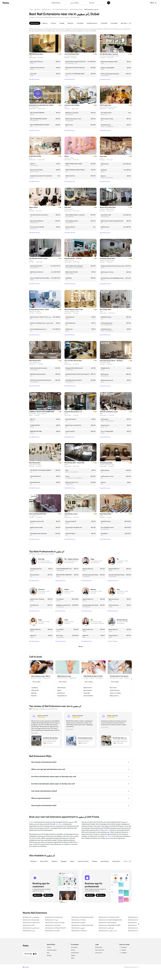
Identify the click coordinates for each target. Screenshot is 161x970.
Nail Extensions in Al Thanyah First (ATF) (109, 917)
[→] (131, 679)
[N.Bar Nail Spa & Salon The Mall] (94, 679)
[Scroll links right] (138, 924)
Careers (49, 947)
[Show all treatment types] (130, 23)
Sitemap (49, 955)
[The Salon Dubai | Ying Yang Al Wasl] (120, 679)
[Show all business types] (130, 861)
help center (108, 836)
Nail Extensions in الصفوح (78, 928)
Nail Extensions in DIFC (29, 925)
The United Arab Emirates (60, 9)
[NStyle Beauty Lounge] (67, 679)
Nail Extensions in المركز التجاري (31, 928)
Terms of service (99, 950)
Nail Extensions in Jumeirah (79, 922)
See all (81, 646)
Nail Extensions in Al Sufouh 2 (79, 930)
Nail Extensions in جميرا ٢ (51, 920)
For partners (74, 947)
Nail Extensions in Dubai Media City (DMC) (109, 925)
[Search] (109, 3)
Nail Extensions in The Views (52, 930)
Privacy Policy (98, 947)
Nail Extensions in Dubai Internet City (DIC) (82, 917)
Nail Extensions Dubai (76, 9)
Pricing (73, 950)
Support (73, 955)
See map (76, 17)
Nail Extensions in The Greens (53, 925)
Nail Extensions (46, 9)
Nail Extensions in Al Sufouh (79, 920)
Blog (48, 952)
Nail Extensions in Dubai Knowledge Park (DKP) (111, 920)
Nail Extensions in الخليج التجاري (31, 917)
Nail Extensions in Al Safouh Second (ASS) (82, 925)
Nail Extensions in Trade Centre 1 (31, 922)
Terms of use (98, 952)
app (70, 844)
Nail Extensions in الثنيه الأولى (106, 928)
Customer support (52, 950)
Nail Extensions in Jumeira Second (54, 917)
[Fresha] (6, 3)
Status (72, 958)
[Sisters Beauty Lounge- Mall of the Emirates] (41, 679)
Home (31, 9)
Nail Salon (37, 9)
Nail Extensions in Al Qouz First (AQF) (54, 922)
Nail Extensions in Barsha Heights (107, 922)
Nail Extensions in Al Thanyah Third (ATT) (55, 928)
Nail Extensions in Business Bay (31, 920)
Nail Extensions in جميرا (29, 930)
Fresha (31, 822)
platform (106, 830)
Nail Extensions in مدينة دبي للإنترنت (108, 930)
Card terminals (75, 952)
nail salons (59, 824)
